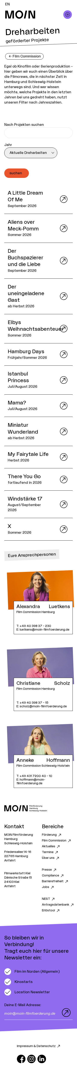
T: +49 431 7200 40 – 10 (34, 776)
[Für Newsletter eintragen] (65, 1012)
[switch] (32, 971)
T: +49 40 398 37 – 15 (32, 702)
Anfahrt (10, 860)
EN (7, 4)
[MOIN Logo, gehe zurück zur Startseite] (34, 14)
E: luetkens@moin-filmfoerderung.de (42, 629)
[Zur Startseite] (38, 808)
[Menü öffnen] (67, 14)
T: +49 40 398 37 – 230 (33, 626)
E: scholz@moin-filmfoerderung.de (41, 706)
